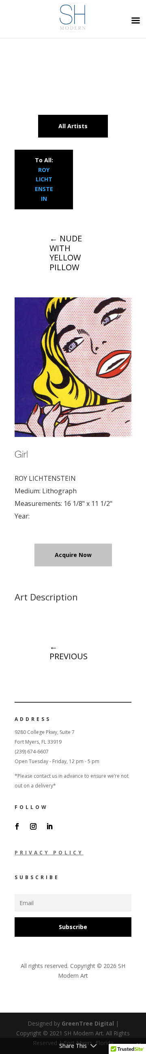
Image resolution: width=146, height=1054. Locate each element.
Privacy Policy (49, 852)
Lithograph (59, 490)
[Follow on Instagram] (33, 826)
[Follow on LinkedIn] (49, 826)
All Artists (73, 126)
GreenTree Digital (88, 1023)
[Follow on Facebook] (17, 826)
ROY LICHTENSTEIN (45, 478)
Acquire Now (73, 555)
